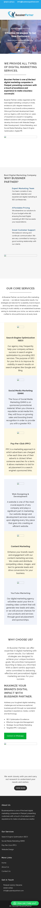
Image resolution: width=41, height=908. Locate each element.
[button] (25, 903)
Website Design (8, 849)
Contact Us (6, 871)
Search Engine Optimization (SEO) (15, 837)
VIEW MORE (20, 788)
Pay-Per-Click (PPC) (9, 845)
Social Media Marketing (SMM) (13, 841)
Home (4, 863)
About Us (5, 867)
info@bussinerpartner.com (13, 891)
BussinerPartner (26, 906)
